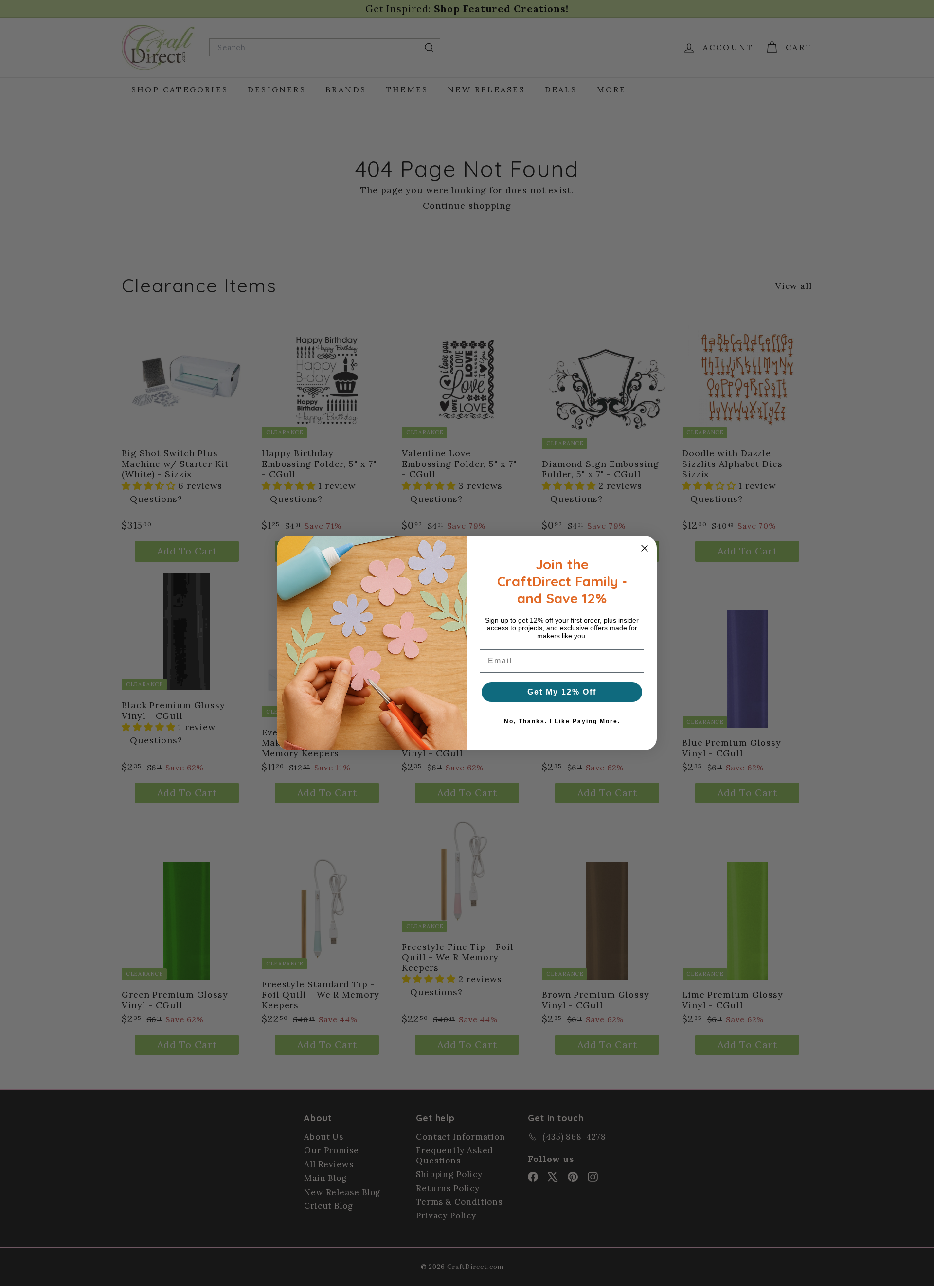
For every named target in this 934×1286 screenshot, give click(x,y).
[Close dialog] (644, 548)
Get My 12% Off (561, 692)
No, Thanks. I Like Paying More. (562, 721)
